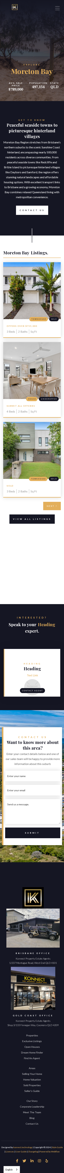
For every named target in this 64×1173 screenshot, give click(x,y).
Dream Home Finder (32, 1052)
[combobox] (12, 1169)
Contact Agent (32, 690)
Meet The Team (32, 1112)
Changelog (33, 1151)
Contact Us (32, 210)
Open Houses (32, 1046)
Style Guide (57, 1147)
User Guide (20, 1151)
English (9, 1169)
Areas (32, 1068)
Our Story (32, 1100)
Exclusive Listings (32, 1041)
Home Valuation (32, 1079)
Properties (32, 1035)
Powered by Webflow (49, 1151)
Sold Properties (32, 1085)
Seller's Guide (32, 1090)
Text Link (32, 675)
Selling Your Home (32, 1073)
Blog (32, 1117)
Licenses (10, 1151)
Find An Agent (32, 1058)
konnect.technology (22, 1147)
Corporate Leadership (32, 1106)
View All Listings (32, 519)
